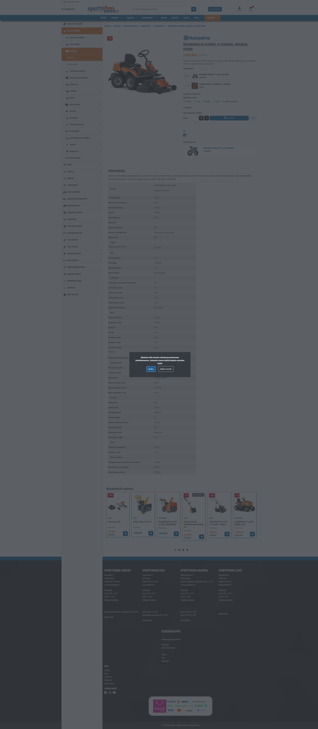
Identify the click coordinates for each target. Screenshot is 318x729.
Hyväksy (151, 369)
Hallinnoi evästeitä (166, 369)
